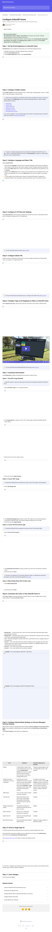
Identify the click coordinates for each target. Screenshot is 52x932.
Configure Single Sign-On (10, 838)
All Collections (5, 14)
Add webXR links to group (12, 111)
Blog (23, 925)
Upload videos (9, 105)
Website (19, 925)
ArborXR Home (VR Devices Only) (29, 14)
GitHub (29, 577)
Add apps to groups (10, 108)
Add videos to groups (10, 109)
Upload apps (8, 103)
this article (26, 250)
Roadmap (28, 925)
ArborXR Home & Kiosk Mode (15, 14)
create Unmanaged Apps (19, 115)
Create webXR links (10, 106)
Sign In (32, 925)
